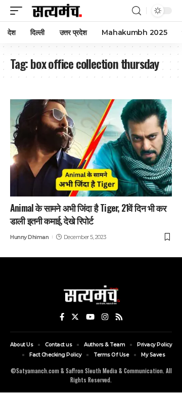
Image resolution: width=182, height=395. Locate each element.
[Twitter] (75, 317)
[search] (136, 11)
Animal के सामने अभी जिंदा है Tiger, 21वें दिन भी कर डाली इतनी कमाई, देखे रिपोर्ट (88, 214)
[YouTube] (90, 317)
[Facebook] (62, 317)
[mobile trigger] (18, 10)
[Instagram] (105, 317)
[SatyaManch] (57, 10)
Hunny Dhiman (29, 237)
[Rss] (119, 317)
